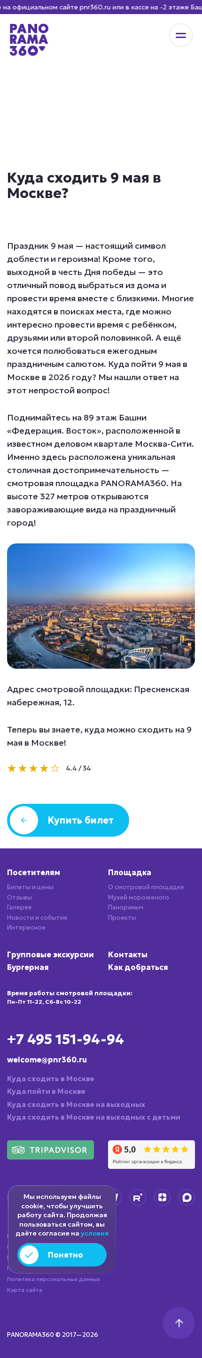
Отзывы (19, 897)
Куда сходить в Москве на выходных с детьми (93, 1117)
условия (95, 1233)
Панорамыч (125, 907)
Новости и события (37, 918)
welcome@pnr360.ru (47, 1059)
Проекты (122, 918)
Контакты (128, 954)
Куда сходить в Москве (50, 1078)
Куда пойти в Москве (46, 1091)
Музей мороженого (138, 897)
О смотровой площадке (146, 887)
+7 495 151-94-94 (65, 1039)
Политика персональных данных (53, 1279)
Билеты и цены (30, 887)
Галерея (19, 907)
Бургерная (28, 967)
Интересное (26, 927)
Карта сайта (24, 1290)
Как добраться (138, 967)
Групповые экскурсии (50, 954)
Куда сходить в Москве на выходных (76, 1104)
